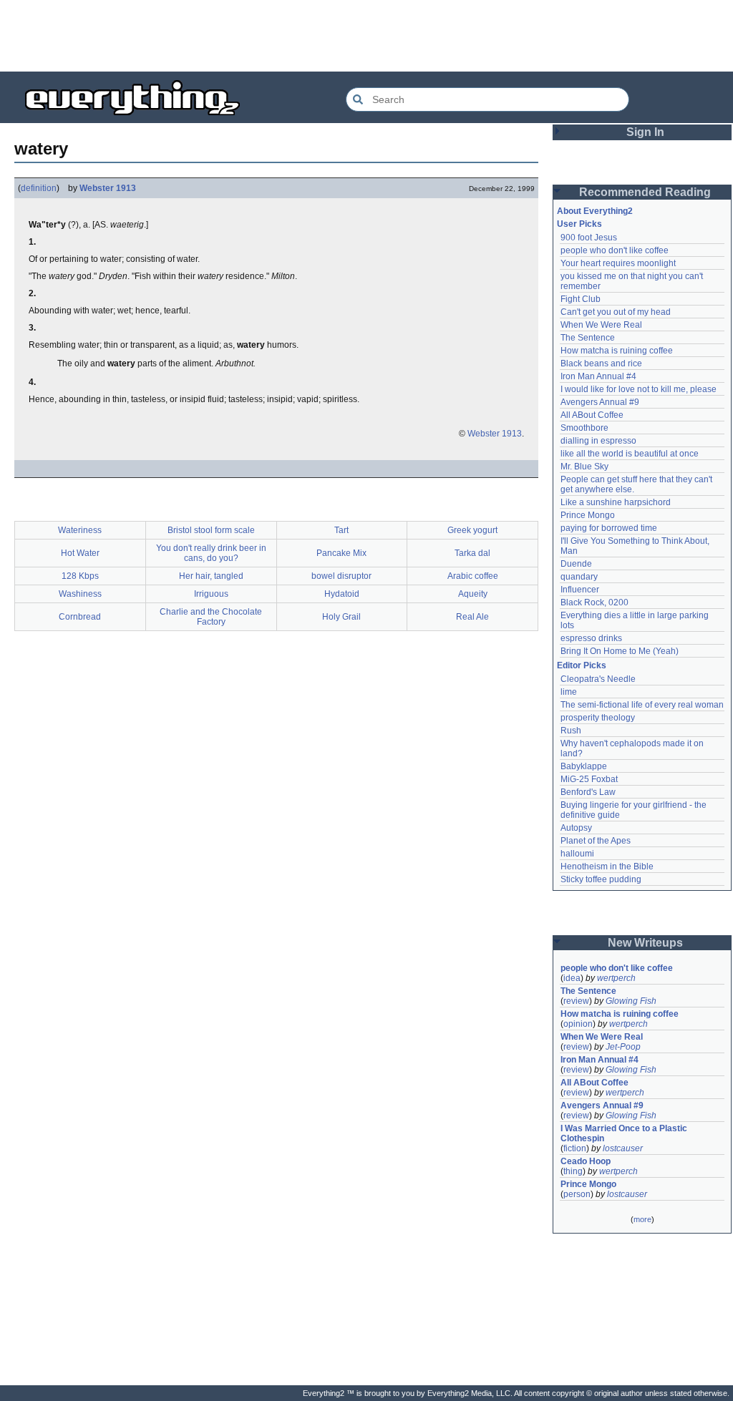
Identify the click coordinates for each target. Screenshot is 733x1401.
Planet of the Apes (595, 841)
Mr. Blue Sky (584, 467)
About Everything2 (595, 211)
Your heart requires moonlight (618, 263)
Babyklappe (583, 766)
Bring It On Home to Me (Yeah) (619, 651)
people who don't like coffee (614, 250)
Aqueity (472, 594)
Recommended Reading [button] (645, 192)
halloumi (577, 854)
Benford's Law (588, 792)
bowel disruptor (341, 576)
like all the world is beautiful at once (629, 454)
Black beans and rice (601, 363)
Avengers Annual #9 (599, 402)
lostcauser (623, 1148)
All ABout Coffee (591, 415)
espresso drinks (591, 638)
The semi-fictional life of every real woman (642, 705)
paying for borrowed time (608, 528)
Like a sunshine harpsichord (615, 502)
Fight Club (580, 299)
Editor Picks (581, 665)
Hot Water (80, 553)
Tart (341, 530)
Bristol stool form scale (211, 530)
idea (572, 978)
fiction (574, 1148)
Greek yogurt (472, 530)
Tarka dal (472, 553)
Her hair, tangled (211, 576)
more (642, 1219)
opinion (578, 1024)
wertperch (616, 978)
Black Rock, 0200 (594, 602)
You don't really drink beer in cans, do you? (211, 553)
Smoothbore (584, 428)
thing (573, 1171)
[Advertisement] (366, 36)
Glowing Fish (631, 1001)
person (577, 1194)
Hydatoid (341, 594)
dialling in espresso (598, 441)
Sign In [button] (645, 132)
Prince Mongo (587, 515)
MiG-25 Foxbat (589, 779)
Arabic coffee (472, 576)
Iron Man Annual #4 (598, 376)
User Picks (579, 224)
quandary (579, 577)
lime (568, 692)
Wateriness (80, 530)
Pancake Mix (341, 553)
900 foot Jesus (588, 238)
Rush (570, 731)
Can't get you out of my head (615, 312)
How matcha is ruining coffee (616, 351)
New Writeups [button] (645, 943)
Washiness (80, 594)
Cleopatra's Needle (598, 679)
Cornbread (80, 617)
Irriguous (211, 594)
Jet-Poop (623, 1047)
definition (39, 188)
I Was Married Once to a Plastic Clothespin (624, 1133)
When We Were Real (601, 325)
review (576, 1001)
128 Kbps (80, 576)
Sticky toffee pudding (600, 879)
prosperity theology (597, 718)
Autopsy (576, 828)
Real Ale (472, 617)
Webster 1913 (107, 188)
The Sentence (587, 338)
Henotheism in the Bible (607, 866)
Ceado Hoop (585, 1161)
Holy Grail (341, 617)
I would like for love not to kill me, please (638, 389)
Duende (576, 564)
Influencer (579, 590)
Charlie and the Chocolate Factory (211, 617)
